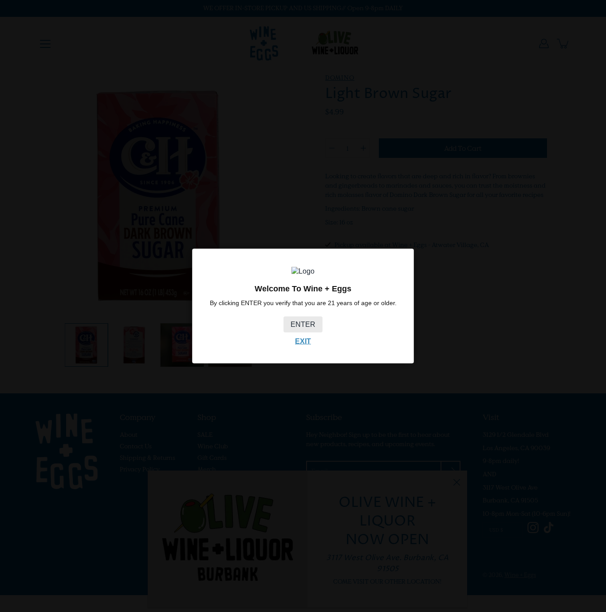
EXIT (303, 341)
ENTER (303, 324)
